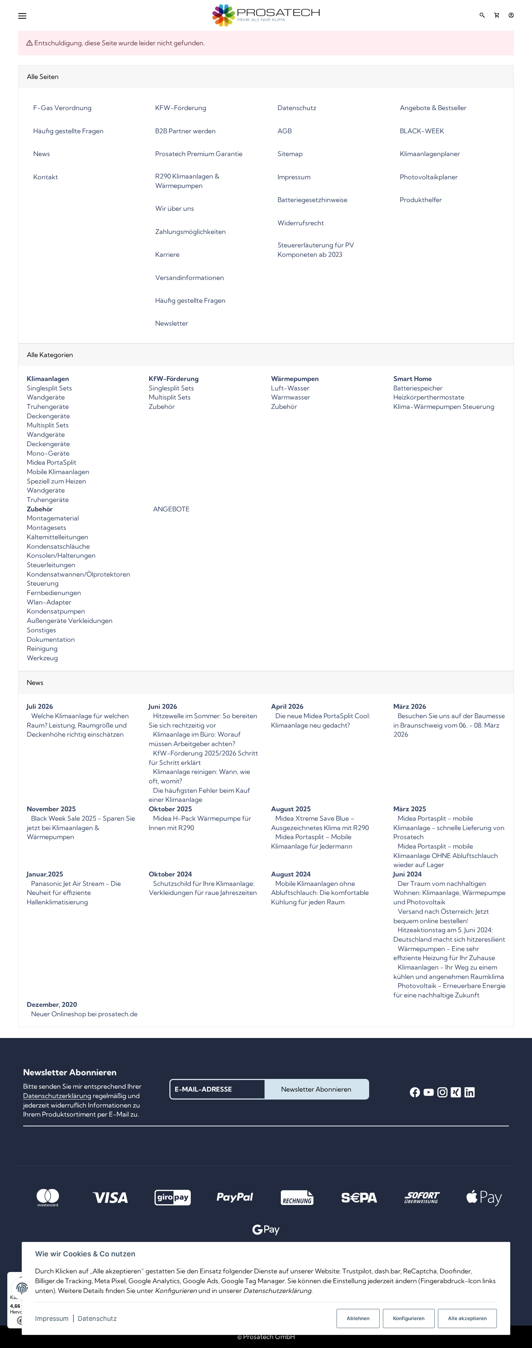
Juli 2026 (40, 706)
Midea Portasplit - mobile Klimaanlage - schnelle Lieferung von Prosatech (448, 827)
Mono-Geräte (48, 453)
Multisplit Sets (48, 425)
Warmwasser (290, 397)
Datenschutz (97, 1318)
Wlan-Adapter (49, 602)
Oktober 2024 (170, 874)
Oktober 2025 (170, 809)
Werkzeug (42, 658)
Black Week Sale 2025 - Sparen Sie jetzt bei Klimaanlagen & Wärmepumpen (81, 827)
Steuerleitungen (51, 565)
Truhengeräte (48, 406)
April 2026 (287, 706)
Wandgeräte (46, 397)
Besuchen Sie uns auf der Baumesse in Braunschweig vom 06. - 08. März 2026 (449, 725)
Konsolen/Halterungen (61, 555)
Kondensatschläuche (58, 546)
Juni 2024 (407, 874)
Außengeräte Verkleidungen (70, 620)
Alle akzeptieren (467, 1318)
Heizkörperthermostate (428, 397)
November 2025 (51, 809)
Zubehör (162, 406)
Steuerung (43, 583)
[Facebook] (415, 1092)
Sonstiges (41, 630)
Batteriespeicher (418, 388)
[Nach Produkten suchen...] (482, 15)
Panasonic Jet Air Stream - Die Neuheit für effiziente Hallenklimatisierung (74, 892)
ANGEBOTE (171, 509)
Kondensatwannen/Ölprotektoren (78, 574)
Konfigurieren (409, 1318)
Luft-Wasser (290, 388)
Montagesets (46, 527)
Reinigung (42, 648)
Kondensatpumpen (56, 611)
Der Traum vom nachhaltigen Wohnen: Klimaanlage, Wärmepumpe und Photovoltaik (449, 892)
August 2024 (291, 874)
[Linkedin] (469, 1092)
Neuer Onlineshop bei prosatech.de (84, 1014)
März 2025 (409, 809)
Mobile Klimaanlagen (58, 472)
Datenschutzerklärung (57, 1096)
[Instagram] (442, 1092)
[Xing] (456, 1092)
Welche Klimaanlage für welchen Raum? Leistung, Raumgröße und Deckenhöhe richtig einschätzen (78, 725)
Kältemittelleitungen (57, 537)
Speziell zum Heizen (56, 481)
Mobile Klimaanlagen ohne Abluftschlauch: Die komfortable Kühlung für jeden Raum (320, 892)
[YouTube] (428, 1092)
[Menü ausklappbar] (22, 15)
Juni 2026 (163, 706)
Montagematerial (53, 518)
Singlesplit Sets (49, 388)
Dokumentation (51, 639)
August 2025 (291, 809)
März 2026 (409, 706)
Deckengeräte (48, 416)
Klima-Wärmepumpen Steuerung (443, 406)
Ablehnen (358, 1318)
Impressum (52, 1318)
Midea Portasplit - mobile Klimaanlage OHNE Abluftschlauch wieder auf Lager (445, 855)
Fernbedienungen (54, 593)
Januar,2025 (45, 874)
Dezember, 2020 (52, 1004)
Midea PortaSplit (51, 462)
